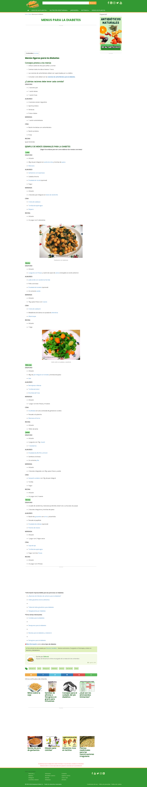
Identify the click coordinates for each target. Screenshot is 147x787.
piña (37, 460)
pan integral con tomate (41, 375)
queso (63, 162)
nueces (45, 302)
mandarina (33, 446)
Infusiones (48, 773)
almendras (54, 313)
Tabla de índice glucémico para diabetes (41, 607)
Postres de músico (34, 528)
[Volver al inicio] (28, 10)
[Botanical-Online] (33, 4)
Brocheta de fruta (34, 393)
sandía (38, 291)
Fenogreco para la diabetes (37, 640)
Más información (31, 644)
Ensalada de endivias (35, 524)
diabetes (54, 668)
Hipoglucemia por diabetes (37, 611)
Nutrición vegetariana (58, 10)
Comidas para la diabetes (36, 618)
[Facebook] (92, 774)
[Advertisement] (61, 38)
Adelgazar (31, 777)
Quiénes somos (66, 775)
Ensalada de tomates (35, 287)
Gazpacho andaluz (34, 478)
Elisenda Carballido (51, 648)
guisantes (38, 516)
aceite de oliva (48, 162)
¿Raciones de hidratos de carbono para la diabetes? (44, 596)
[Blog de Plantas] (104, 774)
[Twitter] (98, 774)
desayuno (46, 668)
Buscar (93, 3)
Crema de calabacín (34, 309)
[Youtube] (95, 774)
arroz (46, 516)
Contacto (64, 773)
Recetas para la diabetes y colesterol (40, 633)
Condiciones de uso (92, 784)
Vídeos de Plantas (98, 10)
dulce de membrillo (52, 195)
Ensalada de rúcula (34, 180)
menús (61, 668)
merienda (69, 668)
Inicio (26, 14)
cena (39, 668)
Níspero (31, 209)
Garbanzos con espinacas (36, 173)
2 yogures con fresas (35, 273)
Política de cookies (116, 784)
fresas (40, 553)
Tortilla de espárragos (35, 206)
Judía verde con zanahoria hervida (39, 280)
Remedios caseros (50, 775)
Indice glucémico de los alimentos (39, 600)
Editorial (46, 657)
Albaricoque (32, 316)
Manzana (31, 166)
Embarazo (48, 779)
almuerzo (32, 668)
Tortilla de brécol (33, 389)
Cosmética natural (33, 779)
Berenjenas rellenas (34, 385)
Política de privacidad (104, 784)
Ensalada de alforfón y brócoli (37, 453)
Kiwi (29, 378)
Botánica (84, 10)
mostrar (36, 53)
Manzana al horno (34, 418)
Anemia (47, 777)
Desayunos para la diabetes (37, 625)
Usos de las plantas (38, 10)
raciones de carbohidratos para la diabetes (61, 77)
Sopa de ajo (32, 545)
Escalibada (31, 411)
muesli (43, 442)
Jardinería (74, 10)
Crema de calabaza (34, 202)
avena (57, 273)
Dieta (29, 14)
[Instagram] (101, 774)
